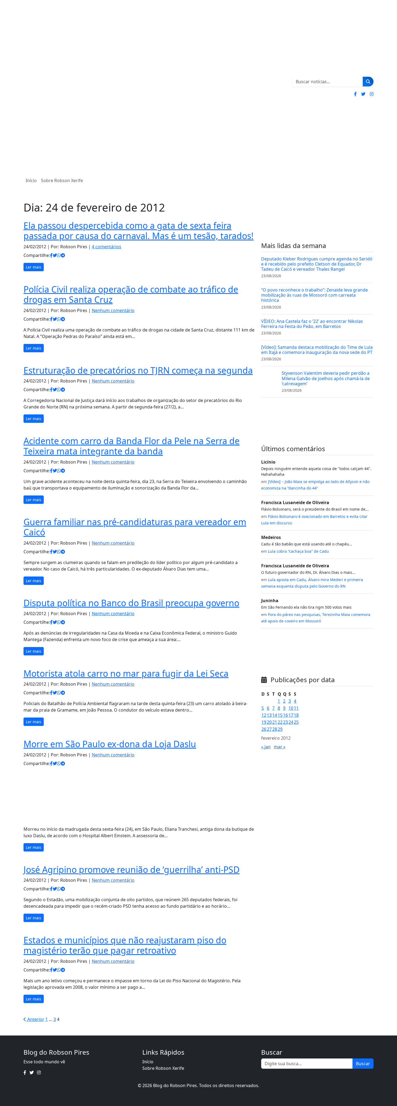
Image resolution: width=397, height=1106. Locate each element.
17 (290, 715)
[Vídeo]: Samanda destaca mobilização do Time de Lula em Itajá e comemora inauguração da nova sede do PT (317, 349)
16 (285, 715)
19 (263, 722)
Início (31, 180)
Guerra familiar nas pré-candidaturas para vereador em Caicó (134, 527)
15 (280, 715)
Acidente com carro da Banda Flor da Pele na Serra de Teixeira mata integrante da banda (131, 446)
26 (263, 729)
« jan (266, 747)
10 (290, 708)
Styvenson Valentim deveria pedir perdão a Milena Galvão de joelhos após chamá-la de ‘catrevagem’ (326, 378)
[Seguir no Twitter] (363, 94)
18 (296, 715)
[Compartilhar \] (51, 255)
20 (269, 722)
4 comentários (106, 247)
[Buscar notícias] (368, 81)
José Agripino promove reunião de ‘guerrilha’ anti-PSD (131, 869)
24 (290, 722)
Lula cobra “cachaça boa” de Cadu (298, 551)
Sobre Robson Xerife (62, 180)
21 (274, 722)
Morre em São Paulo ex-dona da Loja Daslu (109, 744)
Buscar (363, 1064)
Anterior (35, 1019)
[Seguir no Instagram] (372, 94)
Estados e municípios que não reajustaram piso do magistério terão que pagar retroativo (124, 945)
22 (280, 722)
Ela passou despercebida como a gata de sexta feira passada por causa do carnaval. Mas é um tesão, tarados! (138, 231)
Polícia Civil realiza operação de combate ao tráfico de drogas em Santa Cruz (130, 294)
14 (274, 715)
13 (269, 715)
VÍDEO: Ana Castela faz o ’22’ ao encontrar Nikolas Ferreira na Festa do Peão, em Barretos (312, 323)
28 (274, 729)
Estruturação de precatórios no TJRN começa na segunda (138, 370)
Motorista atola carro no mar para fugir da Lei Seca (125, 673)
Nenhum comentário (113, 310)
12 (263, 715)
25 (296, 722)
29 (280, 729)
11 (296, 708)
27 (269, 729)
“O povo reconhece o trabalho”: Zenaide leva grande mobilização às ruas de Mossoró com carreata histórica (314, 295)
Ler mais (33, 267)
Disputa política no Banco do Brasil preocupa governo (131, 603)
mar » (279, 747)
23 (285, 722)
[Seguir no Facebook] (355, 94)
